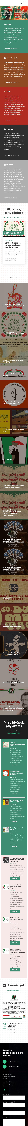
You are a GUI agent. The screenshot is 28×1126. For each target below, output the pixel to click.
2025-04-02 (13, 955)
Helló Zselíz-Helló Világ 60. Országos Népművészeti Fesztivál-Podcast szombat (12, 569)
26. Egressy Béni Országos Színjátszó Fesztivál (12, 402)
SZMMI (17, 9)
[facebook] (4, 1090)
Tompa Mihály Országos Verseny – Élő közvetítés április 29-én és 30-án (13, 708)
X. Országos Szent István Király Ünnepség (13, 361)
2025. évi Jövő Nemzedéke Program (16, 918)
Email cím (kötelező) (9, 1102)
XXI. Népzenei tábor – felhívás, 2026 (13, 430)
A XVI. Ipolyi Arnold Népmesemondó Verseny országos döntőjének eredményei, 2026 (12, 512)
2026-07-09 (13, 777)
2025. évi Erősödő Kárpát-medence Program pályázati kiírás (17, 950)
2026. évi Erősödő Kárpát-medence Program (15, 886)
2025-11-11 (12, 890)
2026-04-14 (13, 832)
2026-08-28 (9, 240)
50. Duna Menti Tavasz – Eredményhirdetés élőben (12, 626)
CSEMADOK (6, 9)
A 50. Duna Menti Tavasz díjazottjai (11, 598)
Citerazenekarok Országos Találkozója (12, 233)
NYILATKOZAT (7, 459)
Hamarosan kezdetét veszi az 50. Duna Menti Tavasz (13, 653)
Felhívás (6, 234)
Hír (11, 234)
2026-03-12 (13, 864)
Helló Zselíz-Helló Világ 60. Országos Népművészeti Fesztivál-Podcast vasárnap (13, 541)
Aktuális (6, 232)
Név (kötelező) (7, 1094)
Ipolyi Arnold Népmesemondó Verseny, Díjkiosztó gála (13, 486)
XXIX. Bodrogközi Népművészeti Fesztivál (14, 1025)
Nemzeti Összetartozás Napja (13, 682)
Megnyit (15, 765)
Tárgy (4, 1110)
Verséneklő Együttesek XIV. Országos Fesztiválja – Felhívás (14, 305)
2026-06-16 (13, 804)
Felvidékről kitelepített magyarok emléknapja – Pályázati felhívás (17, 859)
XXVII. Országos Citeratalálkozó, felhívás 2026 (13, 245)
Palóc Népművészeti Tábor (16, 828)
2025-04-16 (13, 922)
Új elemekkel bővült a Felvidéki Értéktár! (13, 375)
